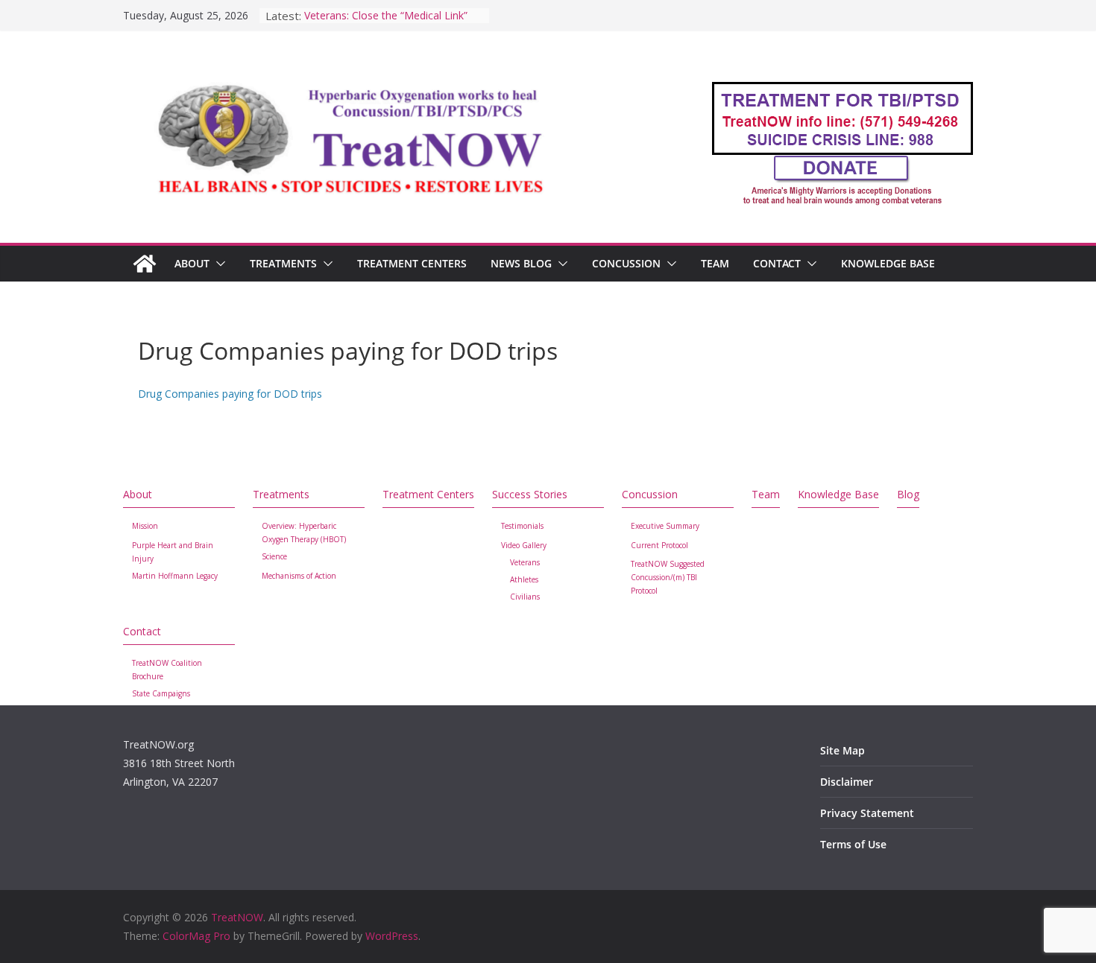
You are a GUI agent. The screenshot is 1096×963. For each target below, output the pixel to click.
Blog (908, 494)
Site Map (842, 750)
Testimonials (522, 526)
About (192, 263)
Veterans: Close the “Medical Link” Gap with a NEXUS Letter (385, 22)
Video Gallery (524, 545)
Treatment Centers (412, 263)
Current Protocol (659, 545)
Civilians (525, 596)
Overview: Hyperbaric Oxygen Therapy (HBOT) (304, 532)
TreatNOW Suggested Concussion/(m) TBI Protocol (668, 577)
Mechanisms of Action (299, 576)
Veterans (525, 562)
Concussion (626, 263)
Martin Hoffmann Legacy (175, 576)
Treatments (283, 263)
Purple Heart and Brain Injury (172, 552)
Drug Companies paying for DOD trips (230, 394)
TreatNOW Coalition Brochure (167, 669)
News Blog (521, 263)
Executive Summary (665, 526)
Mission (145, 526)
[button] (218, 263)
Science (274, 556)
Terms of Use (853, 844)
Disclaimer (846, 782)
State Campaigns (161, 693)
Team (715, 263)
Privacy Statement (867, 813)
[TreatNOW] (145, 264)
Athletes (524, 579)
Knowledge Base (888, 263)
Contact (777, 263)
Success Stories (529, 494)
